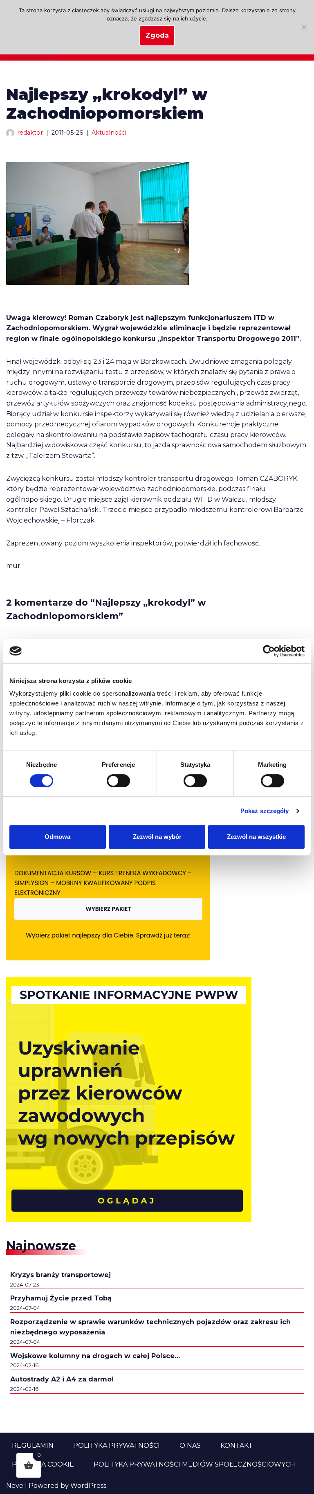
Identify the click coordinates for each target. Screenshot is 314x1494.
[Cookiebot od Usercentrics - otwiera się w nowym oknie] (269, 651)
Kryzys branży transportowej (60, 1275)
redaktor (30, 132)
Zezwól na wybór (157, 836)
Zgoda (157, 35)
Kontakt (236, 1445)
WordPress (88, 1485)
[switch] (118, 780)
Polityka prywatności (116, 1445)
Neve (14, 1485)
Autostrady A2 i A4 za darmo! (62, 1379)
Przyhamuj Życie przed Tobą (61, 1298)
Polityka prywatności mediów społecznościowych (194, 1464)
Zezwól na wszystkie (256, 836)
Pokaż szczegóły (264, 810)
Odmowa (57, 836)
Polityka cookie (43, 1464)
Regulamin (33, 1445)
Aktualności (109, 132)
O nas (190, 1445)
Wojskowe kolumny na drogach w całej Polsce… (95, 1356)
